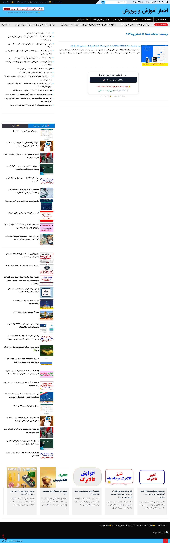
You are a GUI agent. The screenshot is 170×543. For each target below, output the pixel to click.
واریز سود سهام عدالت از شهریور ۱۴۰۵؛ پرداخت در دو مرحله (31, 105)
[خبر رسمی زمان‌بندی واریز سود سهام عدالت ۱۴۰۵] (46, 269)
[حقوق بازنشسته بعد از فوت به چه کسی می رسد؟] (46, 204)
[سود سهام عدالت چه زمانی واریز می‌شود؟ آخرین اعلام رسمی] (46, 181)
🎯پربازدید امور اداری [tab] (41, 125)
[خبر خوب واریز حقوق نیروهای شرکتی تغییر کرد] (46, 216)
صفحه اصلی (160, 19)
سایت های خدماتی (37, 2)
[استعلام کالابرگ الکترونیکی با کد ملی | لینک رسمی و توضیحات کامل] (46, 386)
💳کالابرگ (48, 2)
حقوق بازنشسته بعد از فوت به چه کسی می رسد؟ (34, 68)
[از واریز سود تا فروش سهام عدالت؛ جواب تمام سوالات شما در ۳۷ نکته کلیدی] (46, 292)
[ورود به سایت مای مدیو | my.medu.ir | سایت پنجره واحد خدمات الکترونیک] (46, 327)
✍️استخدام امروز (8, 2)
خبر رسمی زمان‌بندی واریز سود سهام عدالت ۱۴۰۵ (22, 265)
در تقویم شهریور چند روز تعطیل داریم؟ (38, 32)
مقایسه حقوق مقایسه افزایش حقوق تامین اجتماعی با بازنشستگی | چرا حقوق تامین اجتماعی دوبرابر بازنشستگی (21, 280)
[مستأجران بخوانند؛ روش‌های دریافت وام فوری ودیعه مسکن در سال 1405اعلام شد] (46, 193)
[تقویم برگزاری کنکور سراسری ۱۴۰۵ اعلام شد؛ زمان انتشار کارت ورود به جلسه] (46, 257)
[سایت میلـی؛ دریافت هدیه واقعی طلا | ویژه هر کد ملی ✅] (46, 350)
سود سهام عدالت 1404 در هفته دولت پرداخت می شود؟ (32, 90)
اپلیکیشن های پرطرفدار (22, 2)
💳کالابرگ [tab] (15, 125)
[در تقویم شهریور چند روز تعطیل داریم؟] (46, 134)
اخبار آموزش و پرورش (145, 10)
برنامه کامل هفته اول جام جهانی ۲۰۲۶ (26, 312)
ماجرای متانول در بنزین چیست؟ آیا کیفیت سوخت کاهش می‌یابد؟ (28, 94)
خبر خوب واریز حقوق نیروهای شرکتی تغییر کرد (35, 72)
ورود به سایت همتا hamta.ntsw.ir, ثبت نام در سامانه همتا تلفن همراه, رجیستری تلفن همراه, (105, 46)
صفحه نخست (57, 2)
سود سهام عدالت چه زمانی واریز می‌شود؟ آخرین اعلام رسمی (44, 24)
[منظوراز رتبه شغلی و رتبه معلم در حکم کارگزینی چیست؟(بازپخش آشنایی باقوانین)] (46, 169)
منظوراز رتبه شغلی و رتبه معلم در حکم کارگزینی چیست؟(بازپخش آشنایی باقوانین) (97, 24)
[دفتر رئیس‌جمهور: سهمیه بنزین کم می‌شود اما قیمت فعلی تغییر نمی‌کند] (46, 158)
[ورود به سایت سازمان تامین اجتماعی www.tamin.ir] (46, 304)
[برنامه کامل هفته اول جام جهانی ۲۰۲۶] (46, 315)
